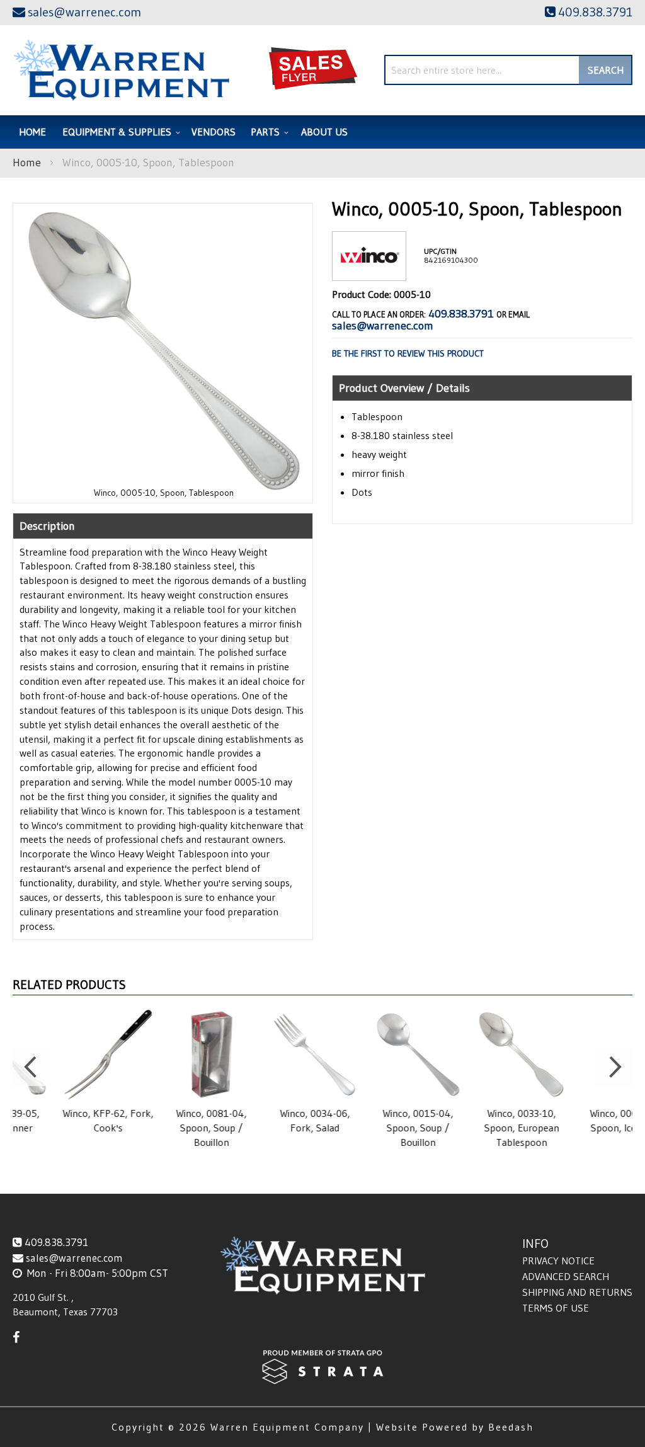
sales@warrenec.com (382, 326)
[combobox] (508, 70)
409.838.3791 (461, 314)
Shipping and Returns (577, 1292)
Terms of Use (555, 1307)
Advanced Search (565, 1276)
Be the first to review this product (408, 353)
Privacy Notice (558, 1260)
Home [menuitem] (32, 131)
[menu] (322, 132)
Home (27, 162)
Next (613, 1067)
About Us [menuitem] (324, 131)
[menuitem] (119, 132)
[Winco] (369, 270)
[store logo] (121, 70)
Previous (31, 1067)
